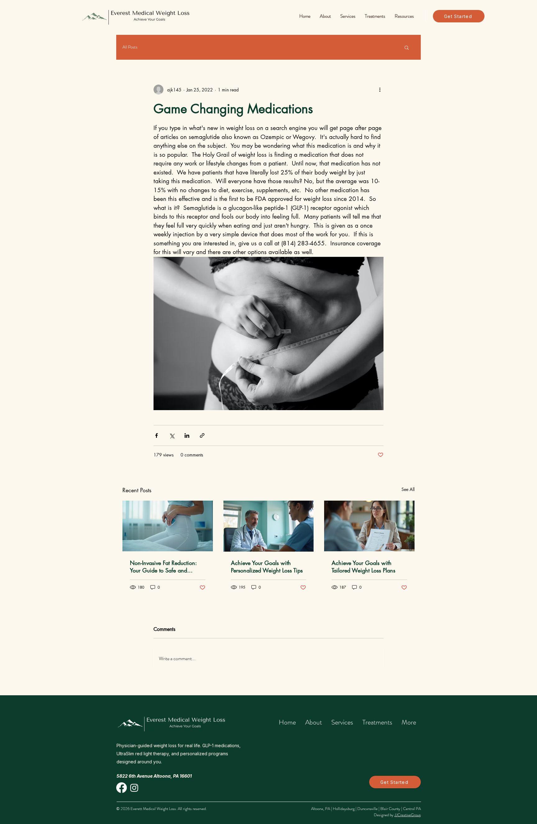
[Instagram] (134, 787)
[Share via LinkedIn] (187, 435)
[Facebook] (121, 787)
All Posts (129, 47)
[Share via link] (202, 435)
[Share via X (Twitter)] (172, 435)
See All (408, 489)
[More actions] (379, 89)
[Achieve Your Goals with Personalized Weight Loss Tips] (268, 526)
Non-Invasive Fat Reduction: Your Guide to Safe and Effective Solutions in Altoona (165, 566)
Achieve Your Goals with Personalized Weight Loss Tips (267, 566)
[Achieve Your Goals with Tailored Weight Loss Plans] (369, 526)
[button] (325, 16)
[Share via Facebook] (156, 435)
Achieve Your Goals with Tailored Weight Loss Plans (363, 566)
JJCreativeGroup (407, 815)
